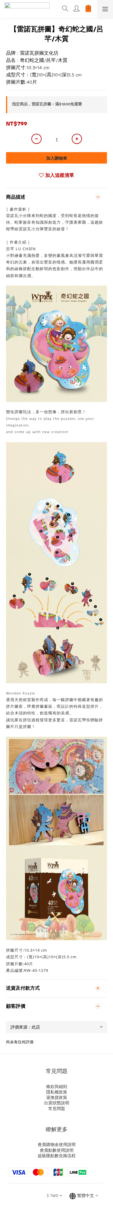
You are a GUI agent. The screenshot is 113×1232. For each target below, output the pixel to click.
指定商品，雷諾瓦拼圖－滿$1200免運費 (47, 104)
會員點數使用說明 (57, 1150)
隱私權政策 (56, 1092)
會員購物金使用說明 (57, 1144)
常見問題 (56, 1108)
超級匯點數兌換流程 (57, 1155)
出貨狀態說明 (56, 1103)
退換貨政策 (56, 1097)
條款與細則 (56, 1086)
